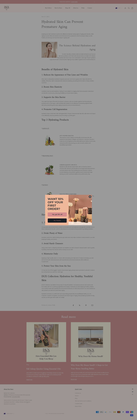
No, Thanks (57, 220)
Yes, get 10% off (57, 214)
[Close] (90, 197)
